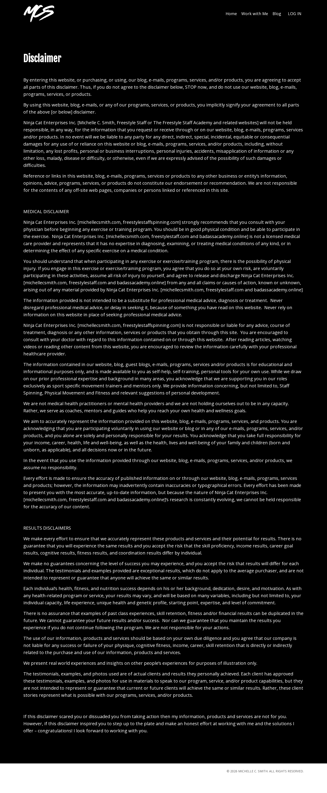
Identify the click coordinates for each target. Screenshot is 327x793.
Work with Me (254, 13)
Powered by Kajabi (290, 781)
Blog (276, 13)
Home (231, 13)
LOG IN (294, 13)
